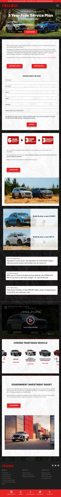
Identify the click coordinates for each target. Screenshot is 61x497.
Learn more (30, 32)
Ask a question (46, 478)
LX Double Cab (6, 478)
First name (8, 80)
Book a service (46, 474)
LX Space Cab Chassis (8, 480)
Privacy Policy (26, 473)
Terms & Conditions (28, 476)
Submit (31, 124)
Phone (7, 92)
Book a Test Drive (47, 476)
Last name (8, 86)
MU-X (3, 484)
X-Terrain (5, 473)
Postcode (8, 104)
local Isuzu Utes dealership (49, 57)
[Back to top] (58, 489)
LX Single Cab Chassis (8, 482)
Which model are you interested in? (14, 110)
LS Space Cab (6, 476)
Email (7, 98)
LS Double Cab (6, 474)
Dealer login (46, 473)
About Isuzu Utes (27, 474)
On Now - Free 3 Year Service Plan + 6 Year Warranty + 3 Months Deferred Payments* (30, 1)
